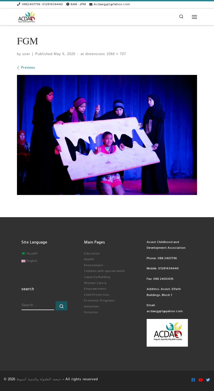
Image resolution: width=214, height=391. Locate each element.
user (26, 54)
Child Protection (96, 295)
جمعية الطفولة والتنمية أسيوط (38, 379)
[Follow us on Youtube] (200, 380)
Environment (93, 266)
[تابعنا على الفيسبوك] (193, 380)
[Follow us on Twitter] (208, 380)
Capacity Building (97, 277)
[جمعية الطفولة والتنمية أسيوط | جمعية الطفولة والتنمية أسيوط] (26, 16)
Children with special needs (104, 271)
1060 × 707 (115, 54)
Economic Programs (99, 301)
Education (92, 254)
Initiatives (91, 307)
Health (89, 260)
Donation (91, 313)
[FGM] (107, 135)
